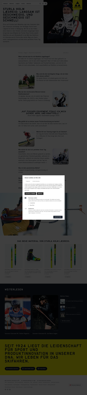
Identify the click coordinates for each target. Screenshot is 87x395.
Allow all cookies (30, 193)
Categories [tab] (28, 181)
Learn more (27, 190)
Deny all (40, 193)
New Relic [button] (32, 205)
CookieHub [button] (32, 203)
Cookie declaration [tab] (36, 181)
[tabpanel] (43, 206)
